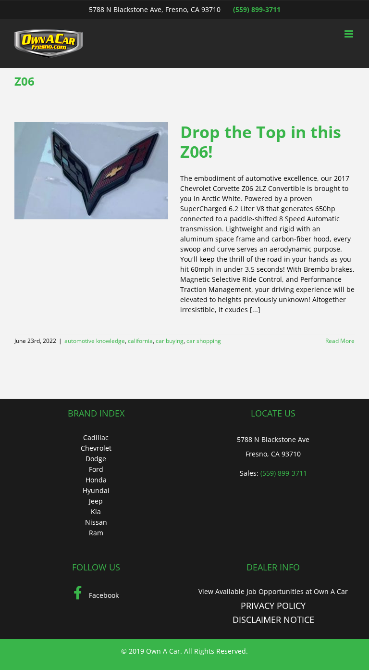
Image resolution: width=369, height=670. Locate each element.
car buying (170, 341)
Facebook (103, 595)
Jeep (96, 501)
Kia (96, 511)
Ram (96, 532)
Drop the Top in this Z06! (260, 142)
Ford (96, 469)
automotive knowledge (94, 341)
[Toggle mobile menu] (349, 34)
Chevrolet (96, 448)
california (140, 341)
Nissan (96, 522)
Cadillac (96, 437)
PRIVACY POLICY (273, 605)
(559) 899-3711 (257, 9)
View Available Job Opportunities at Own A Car (273, 591)
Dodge (96, 458)
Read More (340, 341)
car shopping (203, 341)
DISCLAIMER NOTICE (273, 619)
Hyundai (96, 490)
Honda (96, 479)
